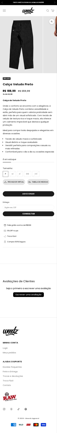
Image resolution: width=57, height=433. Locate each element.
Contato (7, 385)
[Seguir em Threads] (11, 409)
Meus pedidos (9, 352)
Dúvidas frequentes (12, 367)
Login (5, 348)
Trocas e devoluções (13, 376)
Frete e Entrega (10, 371)
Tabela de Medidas (40, 182)
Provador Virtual (16, 182)
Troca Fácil (8, 380)
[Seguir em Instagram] (4, 409)
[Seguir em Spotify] (25, 409)
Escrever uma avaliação (28, 294)
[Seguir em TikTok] (18, 409)
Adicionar (28, 193)
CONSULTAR (28, 213)
